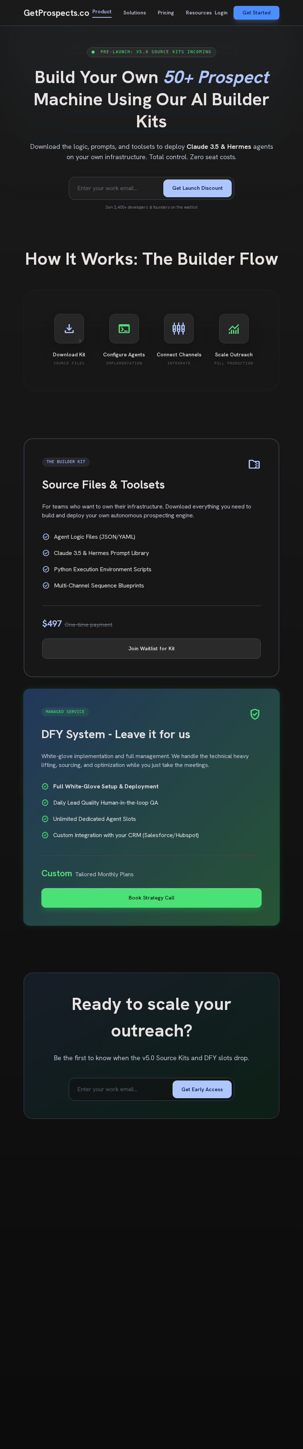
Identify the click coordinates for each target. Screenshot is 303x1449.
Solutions (134, 12)
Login (221, 12)
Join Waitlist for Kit (152, 648)
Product (102, 11)
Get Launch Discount (197, 188)
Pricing (166, 12)
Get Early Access (202, 1089)
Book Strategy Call (151, 897)
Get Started (256, 12)
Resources (199, 12)
